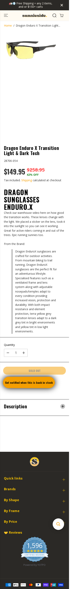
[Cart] (61, 15)
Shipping (26, 180)
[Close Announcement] (61, 5)
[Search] (54, 15)
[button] (6, 15)
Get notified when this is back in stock (29, 382)
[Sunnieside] (34, 15)
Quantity (9, 345)
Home (8, 25)
